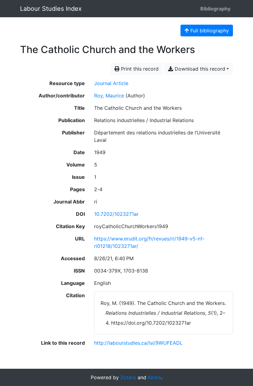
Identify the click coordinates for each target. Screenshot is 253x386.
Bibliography (215, 9)
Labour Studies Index (51, 8)
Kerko (154, 377)
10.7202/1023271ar (116, 214)
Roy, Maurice (109, 95)
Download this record (199, 69)
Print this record (139, 69)
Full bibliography (209, 30)
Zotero (128, 377)
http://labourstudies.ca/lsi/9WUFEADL (138, 343)
